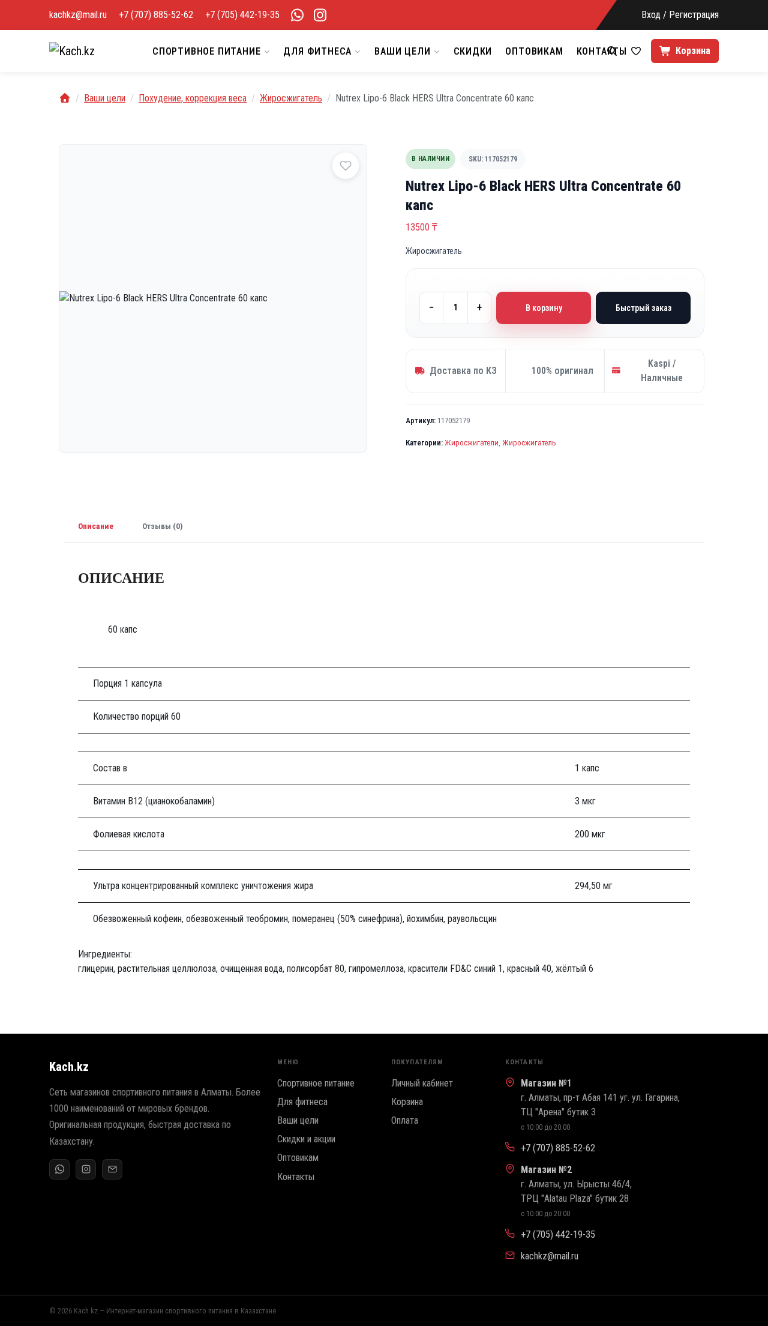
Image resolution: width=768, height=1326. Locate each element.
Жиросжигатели (472, 442)
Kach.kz (69, 1066)
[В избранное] (345, 165)
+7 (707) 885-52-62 (156, 15)
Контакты (295, 1177)
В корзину (544, 308)
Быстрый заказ (643, 308)
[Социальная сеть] (319, 15)
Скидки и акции (306, 1139)
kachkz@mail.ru (78, 15)
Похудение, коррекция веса (193, 98)
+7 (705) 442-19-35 (242, 15)
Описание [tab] (95, 526)
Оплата (404, 1120)
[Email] (112, 1169)
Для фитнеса (317, 51)
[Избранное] (636, 51)
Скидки (473, 51)
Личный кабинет (422, 1083)
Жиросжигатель (291, 98)
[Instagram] (86, 1169)
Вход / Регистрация (680, 15)
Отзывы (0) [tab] (162, 526)
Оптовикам (534, 51)
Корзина (407, 1102)
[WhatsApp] (297, 15)
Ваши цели (402, 51)
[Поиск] (612, 51)
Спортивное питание (206, 51)
